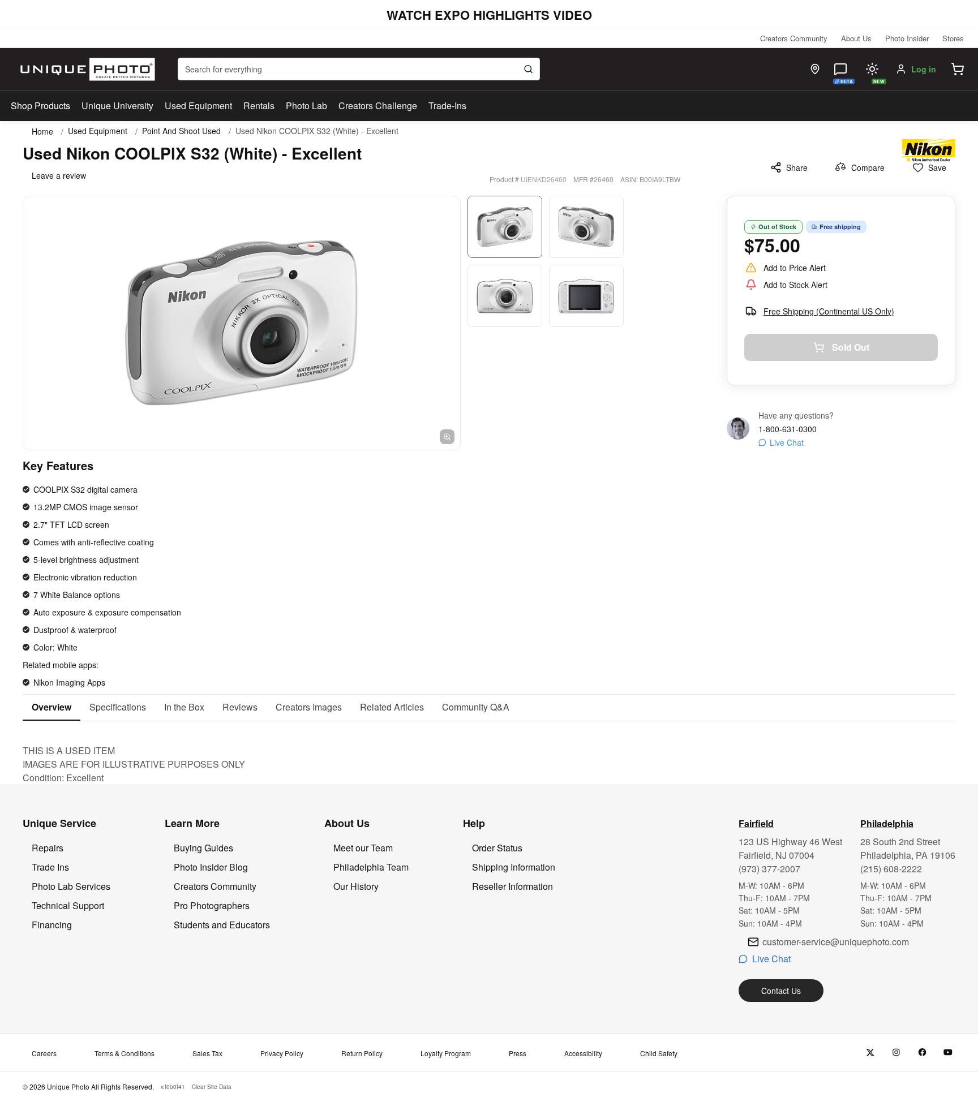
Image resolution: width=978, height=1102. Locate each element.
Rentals (258, 105)
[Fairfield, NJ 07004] (815, 69)
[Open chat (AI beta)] (840, 69)
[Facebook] (922, 1052)
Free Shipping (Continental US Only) (828, 311)
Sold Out (850, 347)
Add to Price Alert (794, 267)
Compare (868, 167)
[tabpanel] (489, 753)
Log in (923, 69)
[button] (957, 69)
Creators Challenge (377, 105)
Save (937, 167)
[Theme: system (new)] (872, 69)
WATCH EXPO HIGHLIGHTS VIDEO (489, 15)
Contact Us (781, 990)
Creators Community (793, 38)
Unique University (117, 105)
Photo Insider (907, 38)
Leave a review (59, 175)
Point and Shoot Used (181, 131)
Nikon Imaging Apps (69, 682)
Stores (953, 38)
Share (797, 167)
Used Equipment (198, 105)
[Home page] (85, 69)
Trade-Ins (447, 105)
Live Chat (787, 442)
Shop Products (40, 105)
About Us (856, 38)
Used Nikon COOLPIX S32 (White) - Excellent (316, 131)
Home (42, 131)
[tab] (51, 708)
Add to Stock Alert (795, 284)
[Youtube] (948, 1052)
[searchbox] (359, 69)
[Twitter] (870, 1052)
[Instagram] (896, 1052)
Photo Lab (306, 105)
